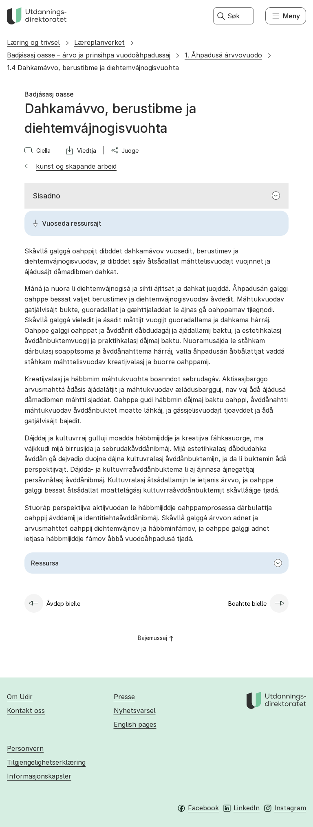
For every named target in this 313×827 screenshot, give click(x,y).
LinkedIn (247, 808)
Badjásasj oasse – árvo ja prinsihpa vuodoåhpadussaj (88, 55)
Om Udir (20, 697)
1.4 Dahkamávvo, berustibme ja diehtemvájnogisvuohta (93, 68)
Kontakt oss (26, 710)
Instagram (290, 808)
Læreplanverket (99, 42)
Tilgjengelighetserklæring (46, 762)
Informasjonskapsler (39, 776)
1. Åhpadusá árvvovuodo (223, 55)
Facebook (203, 808)
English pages (135, 724)
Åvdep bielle (63, 603)
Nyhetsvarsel (135, 710)
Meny (291, 16)
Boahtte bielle (247, 603)
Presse (124, 697)
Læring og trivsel (33, 42)
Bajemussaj (152, 637)
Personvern (25, 748)
